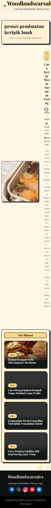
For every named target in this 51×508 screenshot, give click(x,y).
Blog (46, 55)
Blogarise (39, 500)
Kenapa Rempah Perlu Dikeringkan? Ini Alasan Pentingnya (22, 362)
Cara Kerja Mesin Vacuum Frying (47, 83)
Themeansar (25, 504)
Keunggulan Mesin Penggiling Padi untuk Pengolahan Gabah (25, 422)
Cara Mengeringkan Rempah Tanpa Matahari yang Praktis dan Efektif (25, 393)
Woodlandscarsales (25, 476)
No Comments (47, 141)
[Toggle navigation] (5, 5)
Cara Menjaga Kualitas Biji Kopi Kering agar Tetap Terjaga (23, 454)
